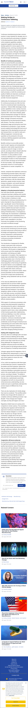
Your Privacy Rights (14, 671)
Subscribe (21, 485)
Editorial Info (14, 664)
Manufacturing (17, 496)
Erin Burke (21, 646)
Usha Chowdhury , (7, 646)
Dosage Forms (5, 498)
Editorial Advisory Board (14, 665)
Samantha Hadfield (7, 589)
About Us (14, 659)
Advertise (14, 661)
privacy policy (4, 489)
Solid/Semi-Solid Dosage (7, 496)
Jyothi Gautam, (15, 646)
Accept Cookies (15, 705)
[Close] (25, 683)
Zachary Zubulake (7, 534)
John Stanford (23, 618)
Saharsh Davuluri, (16, 618)
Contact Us (14, 662)
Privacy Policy (14, 668)
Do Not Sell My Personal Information (14, 667)
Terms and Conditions (14, 670)
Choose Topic (12, 5)
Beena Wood (6, 562)
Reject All (16, 701)
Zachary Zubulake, (7, 618)
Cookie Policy (11, 695)
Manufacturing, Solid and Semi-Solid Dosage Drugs (13, 501)
